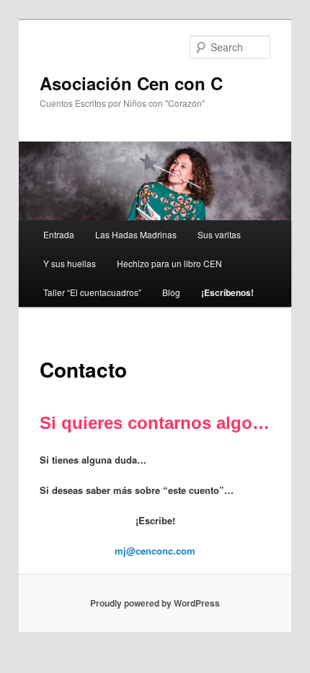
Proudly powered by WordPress (155, 602)
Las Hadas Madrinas (136, 234)
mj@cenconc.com (155, 550)
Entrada (58, 234)
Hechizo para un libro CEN (169, 263)
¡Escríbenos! (227, 292)
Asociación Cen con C (131, 83)
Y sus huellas (69, 263)
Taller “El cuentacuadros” (92, 292)
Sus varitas (219, 234)
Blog (171, 292)
